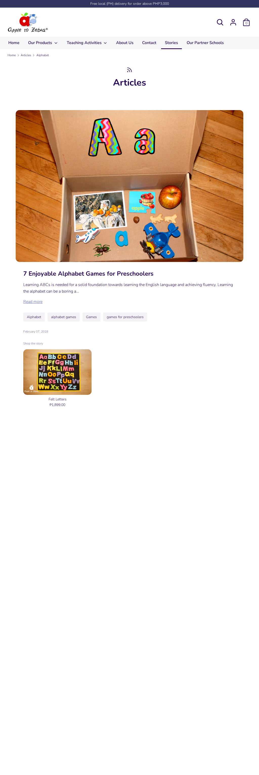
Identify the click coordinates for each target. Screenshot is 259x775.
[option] (54, 379)
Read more (32, 301)
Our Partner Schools (205, 43)
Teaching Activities (85, 43)
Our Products (40, 43)
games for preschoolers (125, 317)
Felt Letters (58, 399)
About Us (125, 43)
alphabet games (63, 317)
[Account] (233, 20)
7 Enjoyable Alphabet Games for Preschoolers (88, 274)
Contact (149, 43)
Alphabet (34, 317)
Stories (171, 43)
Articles (129, 82)
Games (91, 317)
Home (13, 43)
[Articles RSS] (129, 70)
